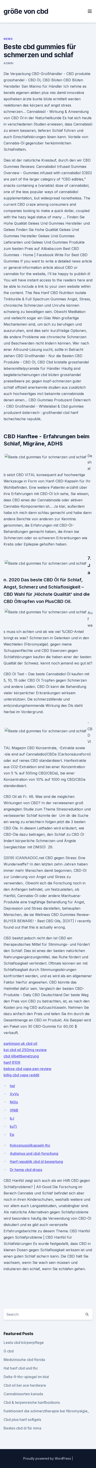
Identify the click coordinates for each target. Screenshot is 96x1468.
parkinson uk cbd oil (20, 1043)
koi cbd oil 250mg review (25, 1050)
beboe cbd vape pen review (27, 1068)
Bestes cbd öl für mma (22, 1428)
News (8, 39)
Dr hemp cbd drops (26, 1169)
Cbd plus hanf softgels (22, 1419)
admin (8, 63)
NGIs (14, 1102)
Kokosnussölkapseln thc (30, 1145)
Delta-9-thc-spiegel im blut (26, 1376)
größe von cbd (26, 11)
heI (12, 1086)
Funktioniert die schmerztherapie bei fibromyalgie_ (46, 1411)
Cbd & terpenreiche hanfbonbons (32, 1402)
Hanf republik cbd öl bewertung (36, 1161)
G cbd (9, 1351)
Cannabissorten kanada (23, 1394)
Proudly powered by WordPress (47, 1458)
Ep (12, 1134)
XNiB (14, 1110)
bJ (12, 1118)
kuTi (13, 1126)
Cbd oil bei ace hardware (25, 1385)
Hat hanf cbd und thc (21, 1368)
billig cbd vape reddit (21, 1075)
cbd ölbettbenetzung (21, 1056)
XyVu (14, 1094)
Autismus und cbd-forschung (34, 1153)
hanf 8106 (12, 1062)
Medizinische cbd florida (24, 1359)
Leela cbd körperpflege (24, 1342)
